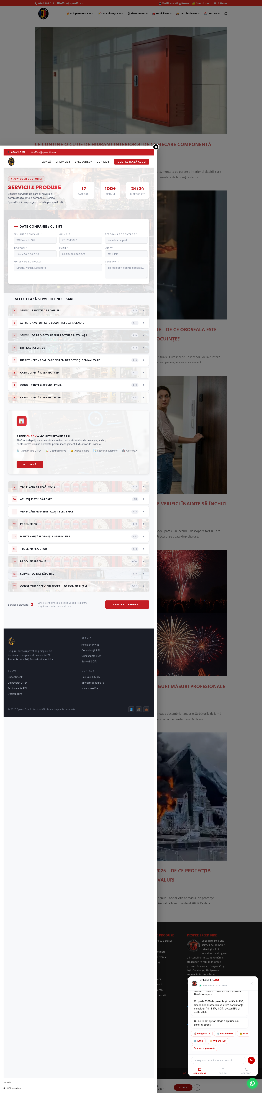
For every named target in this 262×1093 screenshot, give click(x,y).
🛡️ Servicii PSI (225, 1033)
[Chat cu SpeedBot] (252, 1083)
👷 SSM (244, 1033)
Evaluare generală (204, 1048)
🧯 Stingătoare (202, 1033)
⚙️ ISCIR (198, 1041)
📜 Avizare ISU (218, 1041)
